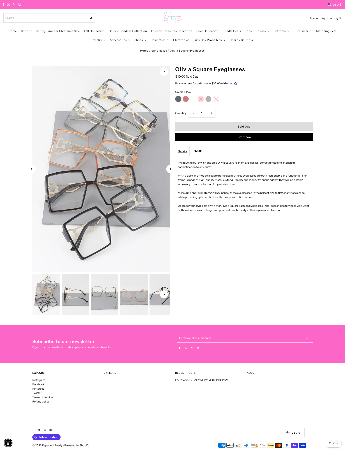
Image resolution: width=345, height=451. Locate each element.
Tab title (197, 151)
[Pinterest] (13, 4)
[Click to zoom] (164, 72)
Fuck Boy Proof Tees (208, 40)
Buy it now (243, 137)
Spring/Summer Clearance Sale (58, 31)
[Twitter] (8, 4)
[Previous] (32, 169)
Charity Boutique (242, 40)
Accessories (118, 40)
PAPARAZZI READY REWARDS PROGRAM (201, 380)
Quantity (180, 113)
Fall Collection (94, 31)
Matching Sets (326, 31)
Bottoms (279, 31)
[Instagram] (19, 4)
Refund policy (40, 401)
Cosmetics (158, 40)
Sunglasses (159, 50)
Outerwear (301, 31)
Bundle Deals (232, 31)
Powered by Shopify (76, 445)
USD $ (337, 4)
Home (13, 31)
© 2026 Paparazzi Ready (47, 445)
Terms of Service (42, 397)
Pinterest (38, 388)
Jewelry (96, 40)
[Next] (170, 169)
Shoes (138, 40)
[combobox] (45, 17)
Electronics (181, 40)
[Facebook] (3, 4)
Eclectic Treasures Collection (171, 31)
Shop (24, 31)
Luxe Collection (207, 31)
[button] (8, 442)
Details (182, 151)
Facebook (38, 384)
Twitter (37, 393)
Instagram (38, 380)
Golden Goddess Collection (128, 31)
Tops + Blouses (255, 31)
